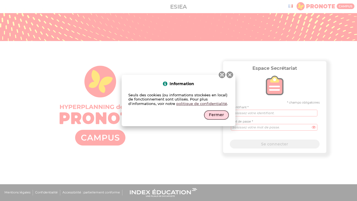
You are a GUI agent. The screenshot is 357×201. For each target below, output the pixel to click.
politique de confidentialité (201, 103)
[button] (229, 74)
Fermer (216, 114)
